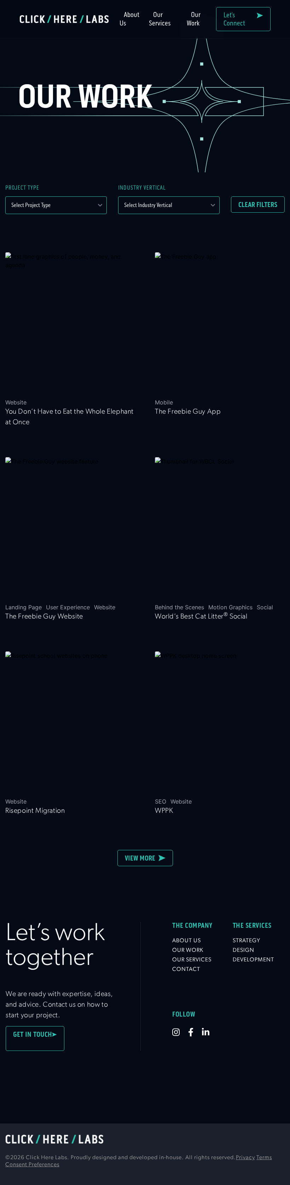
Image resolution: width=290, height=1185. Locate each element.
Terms (264, 1158)
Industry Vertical (142, 187)
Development (253, 960)
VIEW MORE (141, 858)
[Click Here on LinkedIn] (210, 1032)
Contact (186, 969)
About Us (129, 19)
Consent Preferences (32, 1165)
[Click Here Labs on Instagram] (180, 1032)
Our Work (194, 19)
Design (243, 950)
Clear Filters (257, 204)
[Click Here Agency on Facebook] (195, 1032)
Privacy (245, 1158)
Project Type (22, 187)
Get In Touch (32, 1038)
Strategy (246, 941)
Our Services (160, 19)
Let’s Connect (236, 19)
